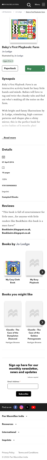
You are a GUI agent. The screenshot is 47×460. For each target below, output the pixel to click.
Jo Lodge (18, 12)
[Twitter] (27, 407)
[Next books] (42, 272)
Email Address (14, 381)
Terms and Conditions (28, 452)
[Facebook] (15, 407)
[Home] (10, 4)
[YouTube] (33, 407)
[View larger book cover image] (23, 29)
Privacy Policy (8, 452)
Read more (10, 137)
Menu (37, 4)
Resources (7, 424)
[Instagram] (21, 407)
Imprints (6, 440)
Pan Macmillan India (13, 416)
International (9, 432)
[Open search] (29, 5)
